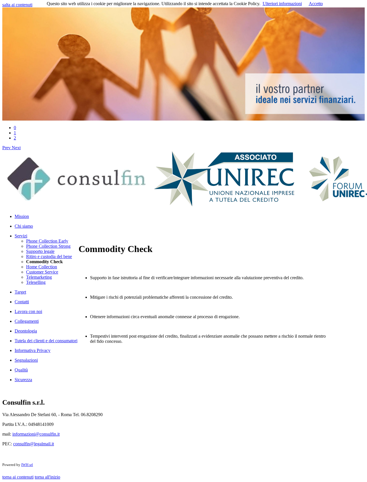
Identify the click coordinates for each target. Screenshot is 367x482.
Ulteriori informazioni (282, 3)
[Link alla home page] (76, 204)
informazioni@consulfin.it (36, 434)
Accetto (316, 3)
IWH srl (27, 465)
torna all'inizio (47, 477)
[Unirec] (224, 204)
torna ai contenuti (18, 477)
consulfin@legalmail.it (33, 443)
